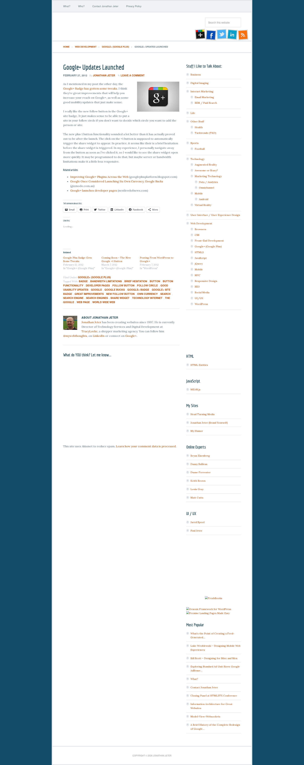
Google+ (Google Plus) (94, 277)
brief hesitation (135, 281)
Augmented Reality (206, 164)
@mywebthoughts (75, 336)
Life (193, 113)
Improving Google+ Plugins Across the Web (99, 177)
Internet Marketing (202, 91)
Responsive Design (206, 281)
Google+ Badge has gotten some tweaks (90, 88)
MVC (197, 275)
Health (199, 127)
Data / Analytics (208, 182)
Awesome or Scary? (206, 170)
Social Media (202, 292)
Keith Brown (198, 480)
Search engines (97, 298)
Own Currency (147, 294)
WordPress (201, 304)
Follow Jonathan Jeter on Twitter (221, 35)
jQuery (199, 263)
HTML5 (199, 252)
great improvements (89, 294)
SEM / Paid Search (206, 102)
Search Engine (73, 298)
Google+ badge (138, 289)
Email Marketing (204, 97)
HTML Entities (199, 365)
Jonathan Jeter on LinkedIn (232, 35)
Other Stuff (197, 121)
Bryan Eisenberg (200, 455)
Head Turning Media (202, 414)
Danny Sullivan (199, 464)
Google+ (131, 336)
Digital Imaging (200, 83)
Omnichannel (206, 187)
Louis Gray (197, 489)
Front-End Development (209, 240)
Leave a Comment (133, 75)
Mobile (199, 193)
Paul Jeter (196, 530)
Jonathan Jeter (91, 26)
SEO (197, 286)
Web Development (201, 223)
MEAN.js (195, 389)
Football (200, 148)
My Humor (197, 431)
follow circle (147, 285)
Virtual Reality (203, 205)
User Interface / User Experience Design (215, 215)
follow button (123, 285)
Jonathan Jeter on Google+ (199, 35)
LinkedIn (98, 336)
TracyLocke (89, 331)
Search (165, 294)
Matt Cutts (197, 497)
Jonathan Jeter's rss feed (243, 35)
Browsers (200, 229)
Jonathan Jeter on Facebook (210, 35)
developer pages (98, 285)
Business (196, 74)
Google (96, 289)
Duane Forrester (201, 472)
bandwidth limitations (106, 281)
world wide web (103, 302)
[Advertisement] (214, 566)
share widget (119, 298)
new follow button (120, 294)
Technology (197, 159)
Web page (83, 302)
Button (155, 281)
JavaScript (201, 258)
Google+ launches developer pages (93, 190)
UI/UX (199, 298)
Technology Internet (147, 298)
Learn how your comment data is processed (146, 446)
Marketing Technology (208, 176)
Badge (83, 281)
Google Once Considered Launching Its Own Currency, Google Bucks (116, 181)
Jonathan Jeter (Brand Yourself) (209, 422)
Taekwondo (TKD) (205, 132)
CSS (197, 235)
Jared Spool (197, 522)
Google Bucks (114, 289)
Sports (195, 143)
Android (203, 199)
